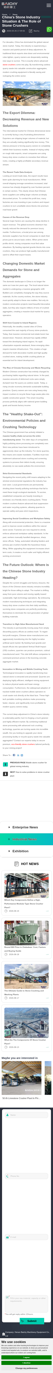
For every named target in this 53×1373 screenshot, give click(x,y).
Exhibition (21, 851)
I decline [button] (26, 1363)
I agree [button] (26, 1357)
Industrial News (25, 839)
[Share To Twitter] (18, 755)
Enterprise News (25, 827)
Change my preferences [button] (26, 1368)
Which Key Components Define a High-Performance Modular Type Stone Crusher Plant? (23, 904)
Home (4, 14)
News (15, 14)
